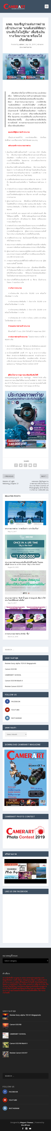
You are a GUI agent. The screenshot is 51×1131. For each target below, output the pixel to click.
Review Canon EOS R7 (14, 686)
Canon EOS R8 (10, 669)
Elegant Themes (26, 1122)
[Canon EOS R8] (6, 1026)
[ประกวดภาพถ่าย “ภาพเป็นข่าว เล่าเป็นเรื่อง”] (25, 513)
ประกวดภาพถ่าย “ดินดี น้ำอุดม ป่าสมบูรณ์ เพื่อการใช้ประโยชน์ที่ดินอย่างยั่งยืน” (25, 599)
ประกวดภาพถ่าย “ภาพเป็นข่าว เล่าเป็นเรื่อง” (22, 528)
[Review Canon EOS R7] (6, 1054)
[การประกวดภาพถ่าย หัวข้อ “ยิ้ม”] (25, 618)
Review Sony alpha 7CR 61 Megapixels (20, 663)
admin (21, 44)
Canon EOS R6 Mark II (14, 681)
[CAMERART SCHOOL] (6, 1035)
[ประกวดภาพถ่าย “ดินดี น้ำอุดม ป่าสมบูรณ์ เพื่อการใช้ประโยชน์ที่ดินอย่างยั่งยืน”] (25, 582)
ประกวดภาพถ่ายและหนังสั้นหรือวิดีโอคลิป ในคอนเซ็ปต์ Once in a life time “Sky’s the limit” (24, 563)
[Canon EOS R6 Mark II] (6, 1045)
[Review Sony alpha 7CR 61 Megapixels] (6, 1016)
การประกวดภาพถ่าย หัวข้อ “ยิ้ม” (17, 634)
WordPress (25, 1125)
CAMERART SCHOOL (13, 675)
